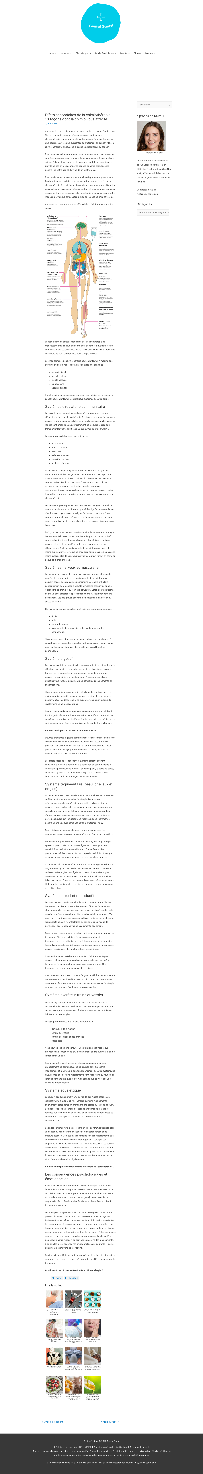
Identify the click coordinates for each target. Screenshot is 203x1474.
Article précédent (52, 1421)
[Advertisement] (101, 75)
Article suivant (110, 1421)
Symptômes (51, 123)
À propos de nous (138, 1447)
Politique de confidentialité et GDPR (73, 1447)
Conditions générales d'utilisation (110, 1447)
